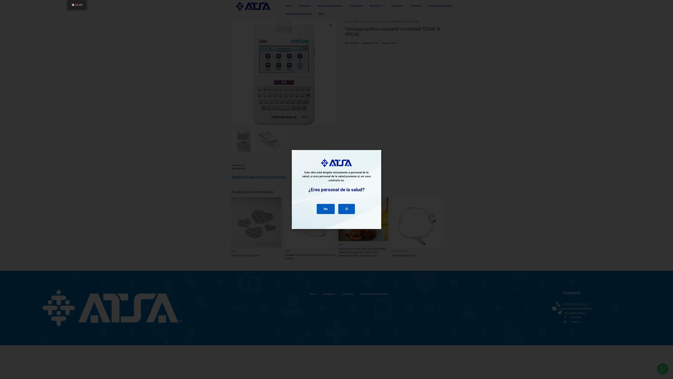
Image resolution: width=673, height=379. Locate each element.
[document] (336, 189)
